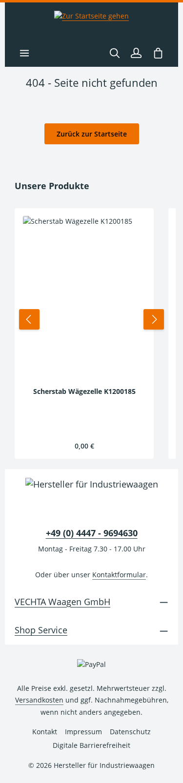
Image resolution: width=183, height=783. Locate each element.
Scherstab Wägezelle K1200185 (84, 391)
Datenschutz (130, 731)
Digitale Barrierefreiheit (91, 745)
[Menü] (24, 53)
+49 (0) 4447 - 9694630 (92, 533)
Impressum (83, 731)
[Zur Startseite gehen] (91, 21)
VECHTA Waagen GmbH (62, 601)
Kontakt (44, 731)
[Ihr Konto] (136, 53)
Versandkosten (39, 700)
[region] (91, 319)
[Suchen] (114, 53)
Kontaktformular (119, 574)
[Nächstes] (153, 319)
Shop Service (41, 630)
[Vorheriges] (29, 319)
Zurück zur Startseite (92, 133)
